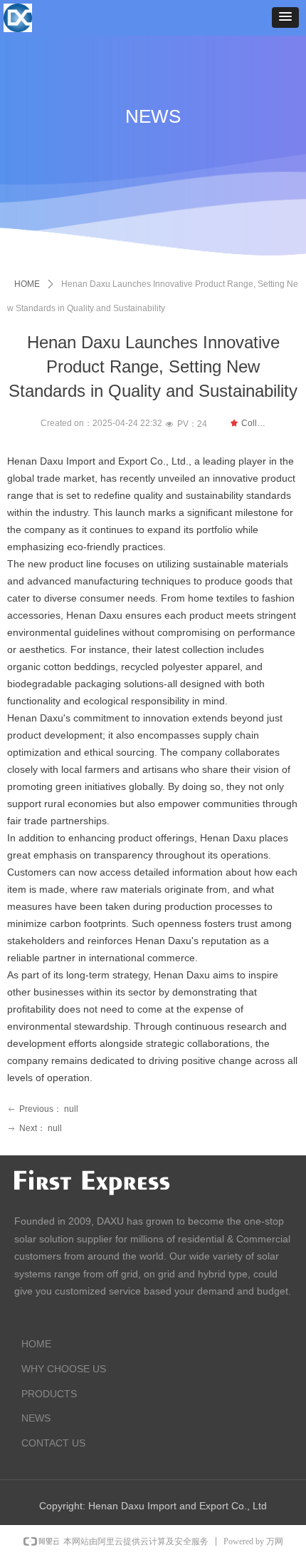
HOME (27, 284)
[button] (285, 17)
